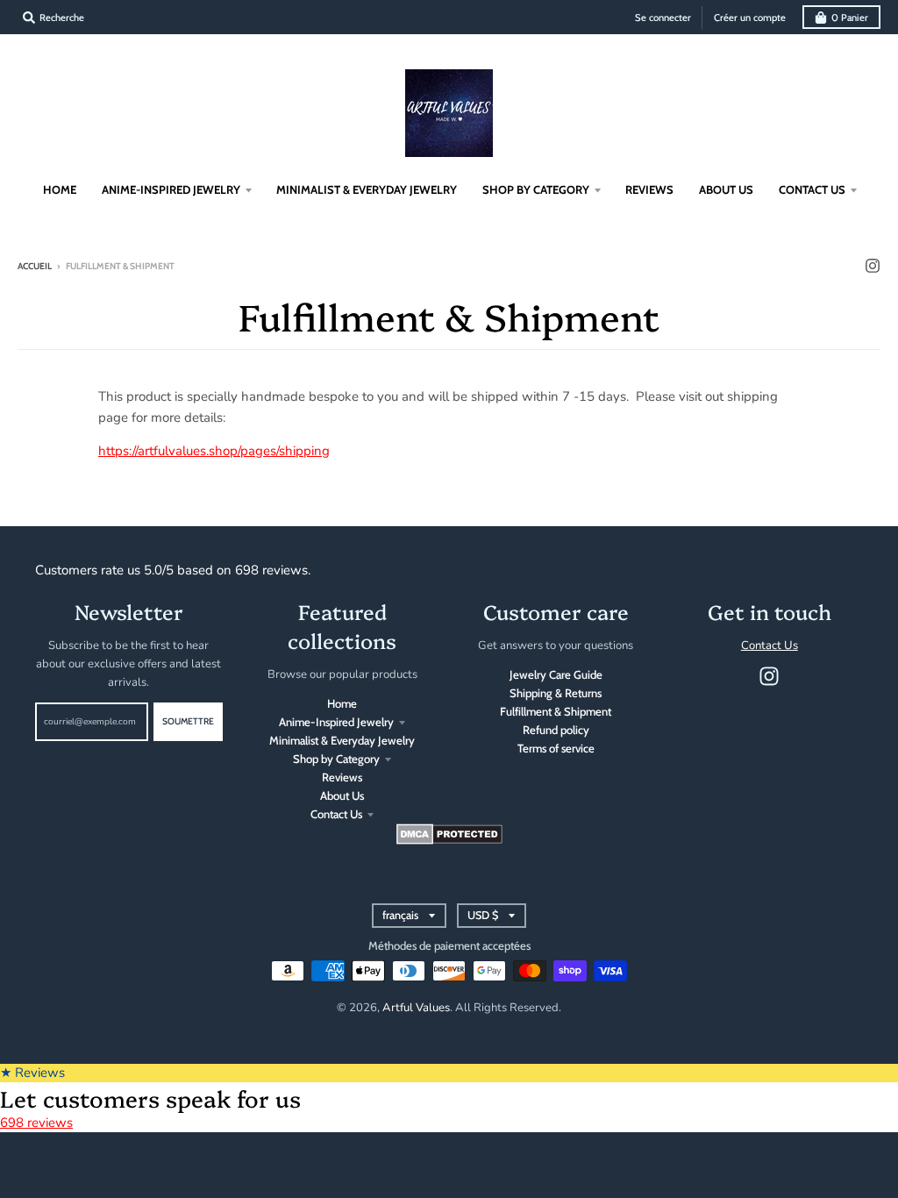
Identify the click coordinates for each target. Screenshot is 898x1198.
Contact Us (336, 814)
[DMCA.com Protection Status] (449, 840)
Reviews (342, 777)
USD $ (482, 915)
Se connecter (663, 17)
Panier (849, 17)
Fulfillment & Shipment (555, 711)
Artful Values (416, 1008)
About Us (342, 795)
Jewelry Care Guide (556, 674)
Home (342, 703)
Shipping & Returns (556, 693)
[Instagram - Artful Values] (872, 266)
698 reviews (36, 1122)
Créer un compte (750, 17)
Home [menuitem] (59, 189)
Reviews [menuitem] (649, 189)
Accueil (35, 266)
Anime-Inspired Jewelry (336, 722)
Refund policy (556, 730)
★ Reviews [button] (32, 1072)
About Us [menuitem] (726, 189)
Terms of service (556, 748)
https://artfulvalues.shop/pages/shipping (214, 451)
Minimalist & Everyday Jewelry (342, 740)
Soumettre (188, 721)
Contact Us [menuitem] (812, 189)
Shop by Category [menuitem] (535, 189)
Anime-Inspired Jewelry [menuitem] (171, 189)
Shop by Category (336, 759)
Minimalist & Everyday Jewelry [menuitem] (366, 189)
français (400, 915)
